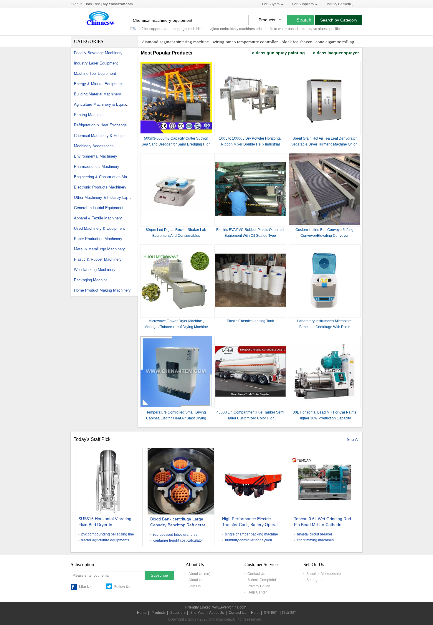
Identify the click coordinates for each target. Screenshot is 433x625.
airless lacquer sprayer (336, 52)
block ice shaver (297, 41)
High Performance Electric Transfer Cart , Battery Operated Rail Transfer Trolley (252, 522)
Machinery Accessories (94, 146)
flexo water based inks (275, 29)
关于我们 (270, 613)
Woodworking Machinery (94, 269)
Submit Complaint (261, 580)
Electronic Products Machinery (100, 187)
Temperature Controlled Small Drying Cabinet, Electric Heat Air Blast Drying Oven (176, 418)
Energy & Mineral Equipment (98, 84)
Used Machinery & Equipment (99, 228)
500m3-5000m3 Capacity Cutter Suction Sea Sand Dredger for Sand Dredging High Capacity (176, 144)
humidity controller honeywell (248, 540)
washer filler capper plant (137, 29)
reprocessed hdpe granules (175, 535)
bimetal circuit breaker (314, 534)
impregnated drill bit (178, 29)
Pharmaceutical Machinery (96, 166)
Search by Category (338, 20)
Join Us (195, 586)
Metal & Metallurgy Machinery (99, 249)
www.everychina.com (229, 607)
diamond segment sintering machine (175, 41)
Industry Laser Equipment (96, 63)
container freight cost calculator (178, 540)
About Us (196, 580)
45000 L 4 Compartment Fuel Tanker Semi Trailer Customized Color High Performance (250, 418)
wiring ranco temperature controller (245, 41)
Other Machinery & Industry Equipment (107, 197)
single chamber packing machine (251, 534)
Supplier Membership (323, 574)
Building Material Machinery (97, 94)
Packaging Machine (91, 280)
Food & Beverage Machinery (98, 53)
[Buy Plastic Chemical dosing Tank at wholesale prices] (250, 315)
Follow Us (122, 587)
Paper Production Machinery (98, 239)
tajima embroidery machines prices (226, 29)
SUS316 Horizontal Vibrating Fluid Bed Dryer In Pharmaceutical (104, 522)
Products (158, 613)
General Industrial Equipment (98, 208)
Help (255, 613)
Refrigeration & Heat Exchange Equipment (110, 125)
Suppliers (178, 613)
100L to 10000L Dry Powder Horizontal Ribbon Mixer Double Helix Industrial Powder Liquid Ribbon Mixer (250, 144)
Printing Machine (88, 115)
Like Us (85, 587)
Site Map (197, 613)
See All (353, 439)
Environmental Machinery (95, 156)
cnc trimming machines (315, 540)
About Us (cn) (199, 574)
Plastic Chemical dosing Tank (250, 321)
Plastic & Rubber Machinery (98, 259)
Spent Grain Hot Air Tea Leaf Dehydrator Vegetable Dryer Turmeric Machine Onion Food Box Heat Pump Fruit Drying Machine (324, 144)
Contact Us (256, 574)
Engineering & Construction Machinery (106, 177)
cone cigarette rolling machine (343, 41)
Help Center (257, 592)
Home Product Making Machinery (102, 290)
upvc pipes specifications (318, 29)
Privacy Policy (258, 586)
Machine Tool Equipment (95, 73)
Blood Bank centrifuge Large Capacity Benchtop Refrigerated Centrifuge (180, 522)
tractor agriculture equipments (105, 540)
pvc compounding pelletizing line (107, 534)
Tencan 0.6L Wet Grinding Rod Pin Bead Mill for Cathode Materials (322, 522)
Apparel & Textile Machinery (98, 218)
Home (142, 613)
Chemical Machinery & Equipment (103, 135)
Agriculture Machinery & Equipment (104, 104)
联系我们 (289, 613)
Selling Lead (316, 580)
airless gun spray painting (278, 52)
